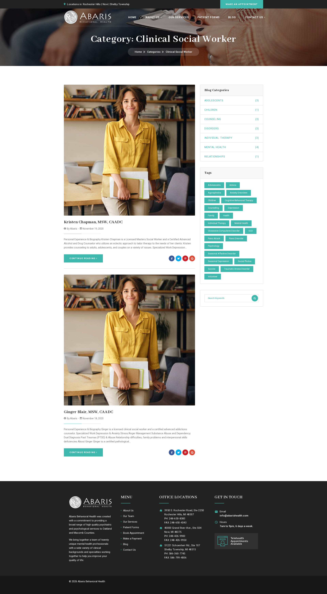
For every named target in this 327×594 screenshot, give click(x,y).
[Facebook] (172, 258)
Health (226, 215)
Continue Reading (82, 258)
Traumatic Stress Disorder (237, 269)
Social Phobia (244, 261)
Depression (233, 208)
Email (223, 511)
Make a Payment (132, 538)
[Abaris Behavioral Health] (88, 17)
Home (132, 17)
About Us (152, 17)
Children (231, 109)
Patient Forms (208, 17)
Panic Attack (214, 238)
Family (211, 215)
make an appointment (242, 4)
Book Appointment (133, 532)
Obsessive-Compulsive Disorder (224, 231)
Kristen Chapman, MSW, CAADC (93, 222)
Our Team (128, 516)
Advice (232, 185)
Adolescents (231, 100)
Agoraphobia (214, 192)
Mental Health (231, 147)
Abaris (73, 228)
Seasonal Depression (218, 261)
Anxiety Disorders (238, 192)
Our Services (179, 17)
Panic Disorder (236, 238)
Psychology (213, 246)
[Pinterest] (185, 258)
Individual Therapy (231, 137)
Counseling (231, 119)
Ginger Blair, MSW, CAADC (88, 412)
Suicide (211, 269)
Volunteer (212, 276)
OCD (250, 231)
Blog (232, 17)
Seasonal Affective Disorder (222, 253)
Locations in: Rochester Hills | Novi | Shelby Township (98, 4)
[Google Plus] (192, 258)
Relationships (231, 156)
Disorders (231, 128)
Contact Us (254, 17)
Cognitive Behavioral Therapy (239, 200)
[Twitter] (178, 258)
